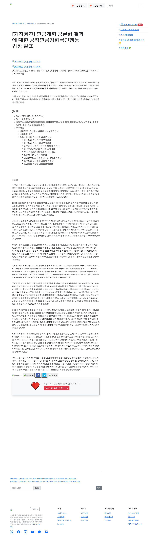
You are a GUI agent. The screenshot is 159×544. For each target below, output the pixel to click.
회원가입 (108, 513)
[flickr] (46, 532)
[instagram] (25, 532)
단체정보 (34, 509)
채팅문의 (108, 520)
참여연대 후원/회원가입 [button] (56, 388)
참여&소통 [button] (49, 5)
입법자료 (84, 520)
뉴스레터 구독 (133, 513)
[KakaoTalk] (39, 532)
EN (147, 5)
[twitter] (11, 532)
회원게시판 (109, 517)
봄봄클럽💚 (125, 47)
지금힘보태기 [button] (98, 5)
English (60, 524)
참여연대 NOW (132, 24)
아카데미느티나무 (135, 524)
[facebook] (18, 532)
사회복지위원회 (18, 23)
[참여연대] (19, 510)
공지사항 (60, 517)
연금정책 (30, 23)
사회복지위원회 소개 (129, 29)
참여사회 (131, 517)
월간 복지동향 (126, 34)
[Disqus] (56, 433)
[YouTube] (32, 532)
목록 (98, 487)
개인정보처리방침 (64, 520)
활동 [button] (38, 5)
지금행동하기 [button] (80, 5)
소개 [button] (30, 5)
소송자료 (84, 517)
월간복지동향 (133, 520)
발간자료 (84, 513)
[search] (141, 5)
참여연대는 (61, 513)
